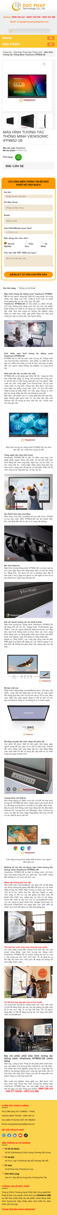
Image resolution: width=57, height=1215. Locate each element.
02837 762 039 (33, 17)
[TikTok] (26, 1135)
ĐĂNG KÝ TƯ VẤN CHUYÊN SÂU (28, 274)
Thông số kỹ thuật (27, 288)
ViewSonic (20, 148)
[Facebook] (9, 1135)
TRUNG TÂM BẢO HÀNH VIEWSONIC (18, 1209)
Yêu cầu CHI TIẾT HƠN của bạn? (20, 253)
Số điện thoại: (11, 202)
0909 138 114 (18, 17)
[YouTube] (20, 1135)
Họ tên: (7, 192)
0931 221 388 (48, 17)
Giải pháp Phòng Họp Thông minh (28, 52)
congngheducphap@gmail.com (21, 1124)
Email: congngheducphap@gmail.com (29, 22)
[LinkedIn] (15, 1135)
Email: (7, 215)
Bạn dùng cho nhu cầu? (16, 238)
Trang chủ (7, 52)
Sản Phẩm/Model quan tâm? (18, 228)
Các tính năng (9, 288)
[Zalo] (4, 1135)
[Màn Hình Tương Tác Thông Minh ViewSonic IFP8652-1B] (44, 64)
